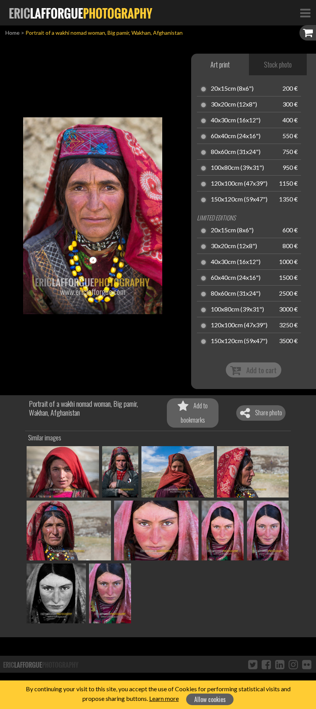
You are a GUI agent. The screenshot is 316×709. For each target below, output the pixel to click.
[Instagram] (293, 664)
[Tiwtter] (252, 664)
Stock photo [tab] (278, 64)
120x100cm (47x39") (239, 184)
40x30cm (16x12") (236, 120)
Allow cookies (210, 699)
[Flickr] (306, 664)
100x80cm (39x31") (237, 168)
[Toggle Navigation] (305, 12)
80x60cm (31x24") (236, 152)
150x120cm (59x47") (239, 199)
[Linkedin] (279, 664)
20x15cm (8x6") (232, 89)
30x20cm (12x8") (234, 105)
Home (12, 32)
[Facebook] (266, 664)
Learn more (164, 698)
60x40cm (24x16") (236, 136)
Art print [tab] (220, 64)
